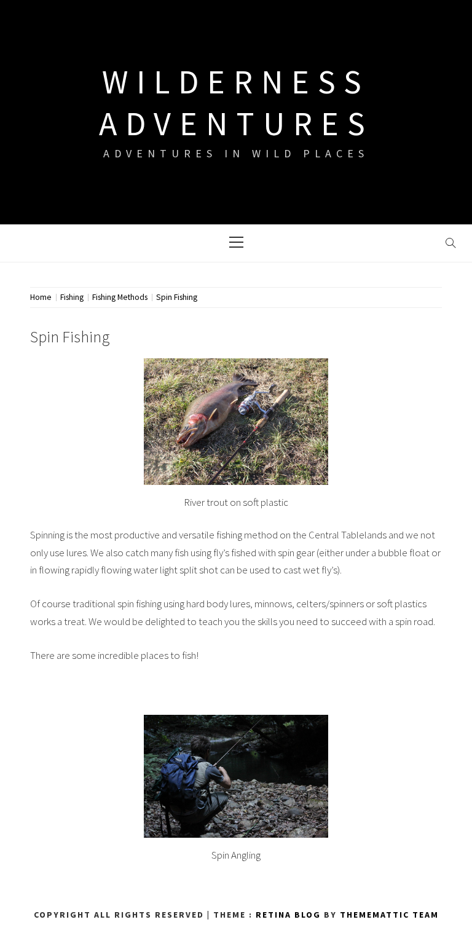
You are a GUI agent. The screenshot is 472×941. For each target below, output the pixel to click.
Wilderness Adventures (236, 102)
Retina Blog (288, 914)
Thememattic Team (389, 914)
